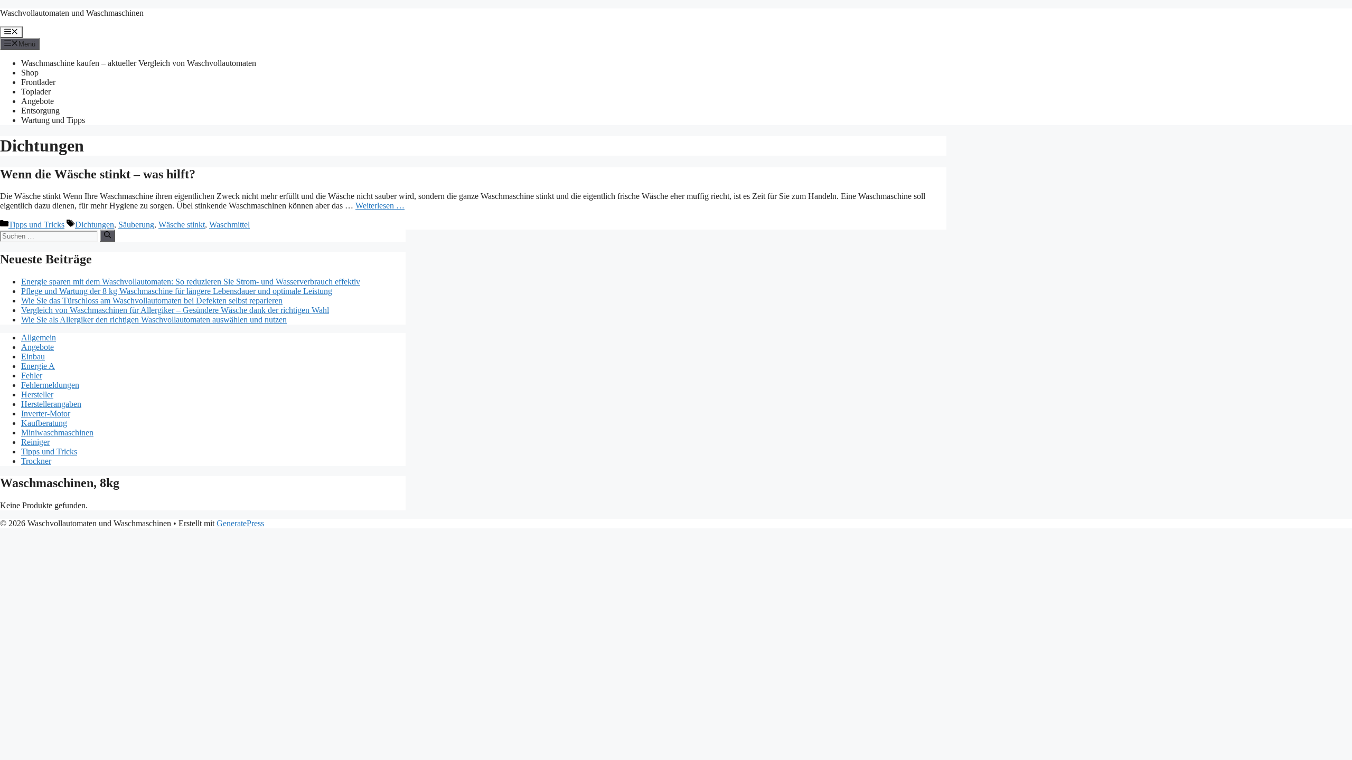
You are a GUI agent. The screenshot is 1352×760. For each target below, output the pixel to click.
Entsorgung (40, 110)
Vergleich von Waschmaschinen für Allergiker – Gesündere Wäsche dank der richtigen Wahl (175, 310)
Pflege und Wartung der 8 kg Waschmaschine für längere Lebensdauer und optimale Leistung (176, 291)
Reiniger (35, 442)
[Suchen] (107, 235)
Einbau (33, 356)
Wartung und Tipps (53, 120)
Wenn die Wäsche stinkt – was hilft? (97, 174)
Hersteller (37, 394)
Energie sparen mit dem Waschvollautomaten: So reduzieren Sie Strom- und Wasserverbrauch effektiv (190, 281)
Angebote (37, 101)
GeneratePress (240, 523)
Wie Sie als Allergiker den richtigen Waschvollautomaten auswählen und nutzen (154, 319)
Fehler (31, 375)
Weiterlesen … (380, 205)
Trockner (36, 461)
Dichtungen (94, 224)
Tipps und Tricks (36, 224)
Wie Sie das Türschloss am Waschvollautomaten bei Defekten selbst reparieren (152, 300)
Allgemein (38, 337)
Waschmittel (229, 224)
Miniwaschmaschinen (57, 432)
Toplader (36, 91)
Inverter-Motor (45, 413)
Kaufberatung (44, 423)
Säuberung (136, 224)
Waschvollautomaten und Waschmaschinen (72, 12)
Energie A (38, 366)
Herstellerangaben (51, 404)
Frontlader (38, 82)
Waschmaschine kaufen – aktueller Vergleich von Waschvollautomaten (138, 63)
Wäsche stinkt (181, 224)
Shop (30, 72)
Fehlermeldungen (50, 385)
